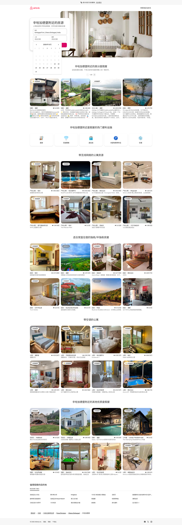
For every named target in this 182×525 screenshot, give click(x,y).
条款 (49, 522)
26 (43, 68)
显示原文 (99, 2)
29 (55, 68)
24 (36, 68)
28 (51, 68)
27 (47, 68)
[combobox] (50, 32)
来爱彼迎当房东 (145, 8)
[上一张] (87, 74)
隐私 (44, 522)
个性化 (54, 522)
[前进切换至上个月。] (36, 44)
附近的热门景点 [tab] (34, 489)
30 (58, 68)
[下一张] (94, 74)
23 (58, 64)
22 (55, 64)
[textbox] (41, 39)
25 (40, 68)
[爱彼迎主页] (35, 8)
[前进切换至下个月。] (58, 44)
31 (36, 72)
